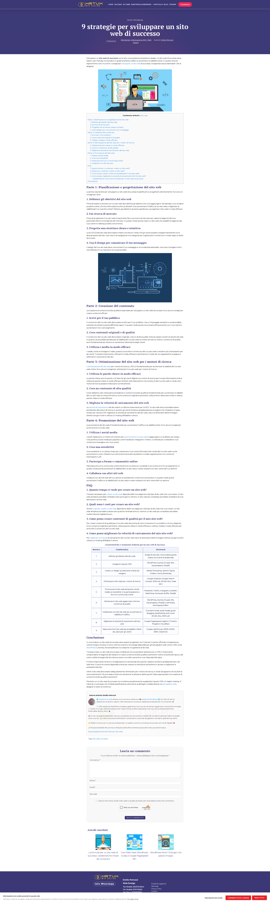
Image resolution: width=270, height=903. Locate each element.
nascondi (143, 115)
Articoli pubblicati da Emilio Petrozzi (101, 732)
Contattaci (185, 4)
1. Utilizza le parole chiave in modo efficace (107, 145)
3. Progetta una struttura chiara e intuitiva (106, 127)
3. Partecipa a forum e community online (106, 161)
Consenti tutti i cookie (238, 898)
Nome (93, 781)
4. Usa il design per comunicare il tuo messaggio (109, 130)
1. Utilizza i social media (99, 156)
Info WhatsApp (104, 884)
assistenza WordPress (149, 699)
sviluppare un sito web (131, 64)
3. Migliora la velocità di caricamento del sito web (109, 150)
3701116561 (137, 890)
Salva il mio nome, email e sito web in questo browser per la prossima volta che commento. (136, 801)
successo (104, 739)
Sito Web (119, 732)
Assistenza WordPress (141, 4)
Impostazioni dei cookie (214, 898)
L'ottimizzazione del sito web (98, 367)
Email (92, 787)
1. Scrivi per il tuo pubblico (100, 135)
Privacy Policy (156, 889)
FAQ (89, 166)
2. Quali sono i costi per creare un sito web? (107, 171)
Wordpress (138, 20)
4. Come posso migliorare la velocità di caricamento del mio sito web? (118, 176)
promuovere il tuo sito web (135, 437)
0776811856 (136, 892)
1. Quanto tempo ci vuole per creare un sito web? (110, 168)
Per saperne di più (132, 899)
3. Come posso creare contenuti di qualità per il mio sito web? (115, 174)
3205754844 (138, 887)
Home (110, 4)
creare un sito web (114, 494)
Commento (95, 760)
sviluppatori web (170, 684)
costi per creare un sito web (104, 509)
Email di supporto (158, 884)
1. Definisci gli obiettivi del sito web (103, 122)
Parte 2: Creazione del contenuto (101, 132)
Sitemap (172, 4)
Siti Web (126, 4)
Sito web (93, 794)
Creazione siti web (105, 699)
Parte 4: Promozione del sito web (101, 153)
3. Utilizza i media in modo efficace (104, 140)
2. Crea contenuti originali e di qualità (105, 138)
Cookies (154, 891)
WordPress (91, 648)
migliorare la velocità (98, 538)
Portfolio (158, 4)
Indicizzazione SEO (139, 40)
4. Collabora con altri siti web (101, 163)
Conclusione (93, 181)
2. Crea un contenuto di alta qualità (104, 148)
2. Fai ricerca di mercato (99, 125)
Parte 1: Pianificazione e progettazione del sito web (108, 120)
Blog (166, 4)
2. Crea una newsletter (99, 158)
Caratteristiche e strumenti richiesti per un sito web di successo (117, 179)
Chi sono (118, 4)
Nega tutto (259, 898)
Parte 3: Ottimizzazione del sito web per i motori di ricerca (111, 143)
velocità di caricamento (98, 407)
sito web (96, 739)
